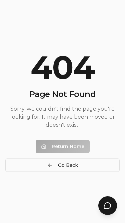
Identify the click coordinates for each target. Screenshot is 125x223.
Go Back (68, 165)
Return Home (68, 146)
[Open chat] (107, 205)
